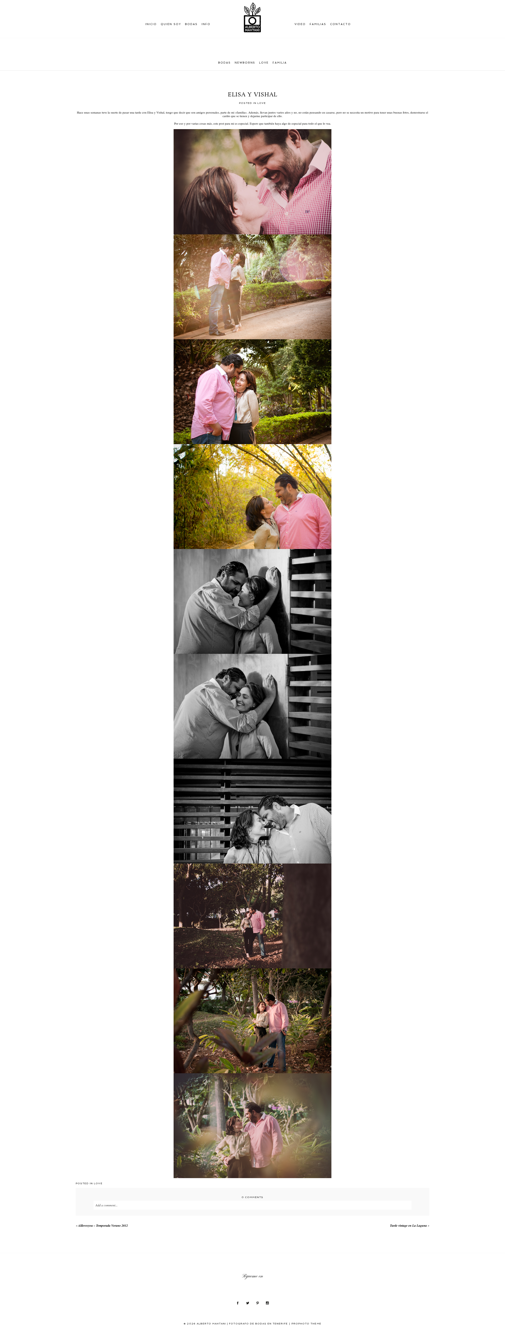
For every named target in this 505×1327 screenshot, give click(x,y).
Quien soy (171, 24)
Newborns (245, 62)
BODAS (191, 24)
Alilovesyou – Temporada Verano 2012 (103, 1225)
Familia (280, 62)
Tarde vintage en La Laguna (408, 1225)
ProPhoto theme (306, 1323)
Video (300, 24)
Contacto (340, 24)
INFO (206, 24)
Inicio (151, 24)
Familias (318, 24)
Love (264, 62)
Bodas (224, 62)
